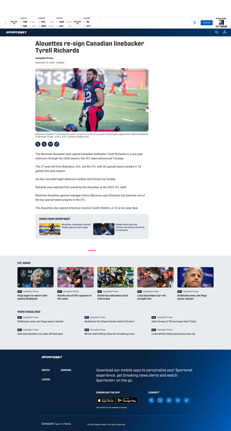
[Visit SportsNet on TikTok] (186, 400)
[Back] (6, 23)
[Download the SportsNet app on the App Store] (105, 400)
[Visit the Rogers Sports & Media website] (56, 424)
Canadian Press (44, 58)
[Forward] (194, 23)
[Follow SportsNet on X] (151, 400)
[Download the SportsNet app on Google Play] (127, 400)
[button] (216, 32)
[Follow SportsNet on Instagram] (178, 400)
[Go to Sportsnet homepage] (16, 32)
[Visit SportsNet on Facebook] (169, 400)
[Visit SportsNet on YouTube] (160, 400)
